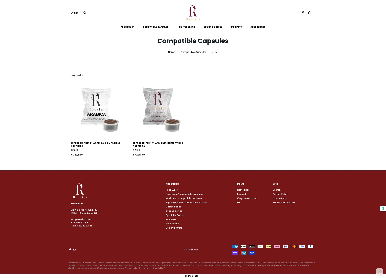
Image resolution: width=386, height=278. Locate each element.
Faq (239, 202)
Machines (171, 219)
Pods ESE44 (172, 189)
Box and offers (174, 227)
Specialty (236, 26)
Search (277, 189)
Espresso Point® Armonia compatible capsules (158, 144)
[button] (309, 12)
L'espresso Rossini (247, 198)
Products (242, 194)
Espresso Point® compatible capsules (186, 202)
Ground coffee (212, 26)
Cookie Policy (280, 198)
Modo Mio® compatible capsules (184, 198)
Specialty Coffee (175, 215)
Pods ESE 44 (127, 26)
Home (171, 52)
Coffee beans (187, 26)
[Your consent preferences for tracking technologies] (383, 208)
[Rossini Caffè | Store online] (193, 13)
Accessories (258, 26)
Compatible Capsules (193, 52)
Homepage (243, 189)
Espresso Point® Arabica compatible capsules (95, 144)
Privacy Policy (280, 194)
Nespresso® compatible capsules (184, 194)
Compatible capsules (155, 26)
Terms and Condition (284, 202)
